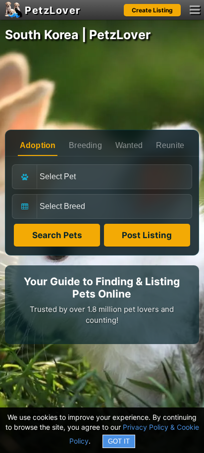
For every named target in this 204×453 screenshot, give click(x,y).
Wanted (129, 145)
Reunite (170, 145)
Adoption (38, 145)
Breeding (85, 145)
